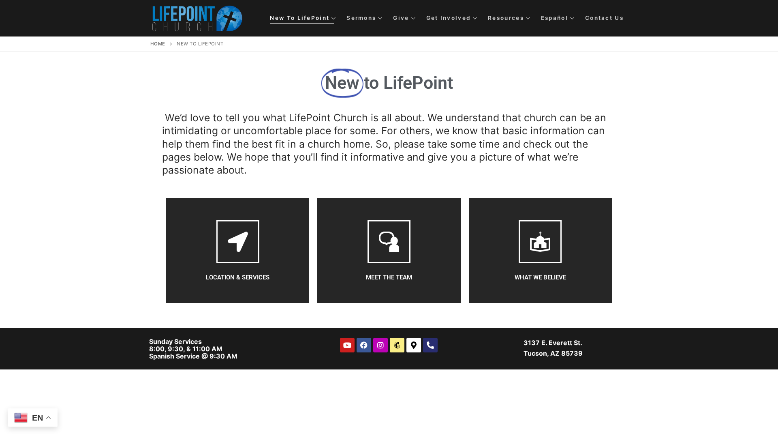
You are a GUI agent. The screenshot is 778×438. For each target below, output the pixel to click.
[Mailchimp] (397, 345)
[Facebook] (364, 345)
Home (157, 44)
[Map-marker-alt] (413, 345)
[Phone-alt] (430, 345)
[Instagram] (380, 345)
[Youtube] (347, 345)
